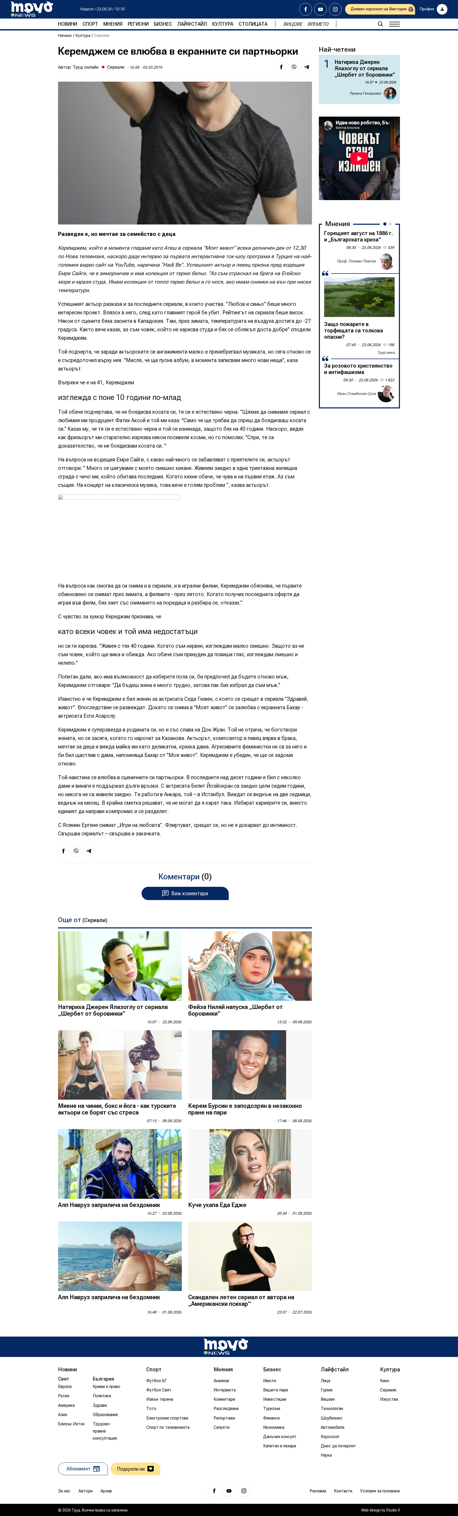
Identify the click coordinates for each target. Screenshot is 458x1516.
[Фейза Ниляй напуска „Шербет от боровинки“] (250, 966)
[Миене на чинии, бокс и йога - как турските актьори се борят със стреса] (120, 1065)
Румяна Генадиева (365, 93)
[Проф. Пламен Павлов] (386, 261)
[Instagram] (335, 9)
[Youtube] (320, 9)
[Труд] (226, 1347)
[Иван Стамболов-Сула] (386, 393)
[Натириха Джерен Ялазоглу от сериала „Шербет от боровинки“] (120, 966)
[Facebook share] (281, 67)
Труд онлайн (86, 67)
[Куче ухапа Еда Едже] (250, 1164)
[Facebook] (305, 9)
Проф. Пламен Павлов (356, 261)
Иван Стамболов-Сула (356, 393)
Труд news (386, 352)
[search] (380, 24)
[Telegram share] (306, 67)
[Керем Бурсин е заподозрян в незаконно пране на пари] (250, 1065)
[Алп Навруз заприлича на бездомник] (120, 1164)
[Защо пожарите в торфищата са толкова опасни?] (359, 297)
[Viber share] (294, 67)
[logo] (32, 9)
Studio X (393, 1510)
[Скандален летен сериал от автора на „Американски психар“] (250, 1256)
